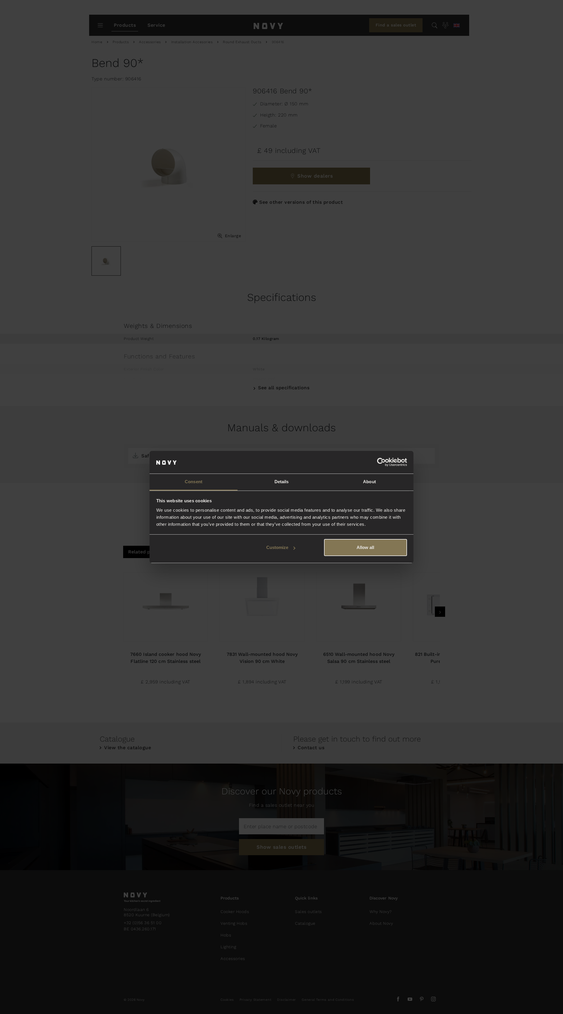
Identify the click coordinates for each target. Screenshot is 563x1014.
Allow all (365, 547)
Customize (277, 547)
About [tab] (369, 481)
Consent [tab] (193, 481)
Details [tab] (281, 481)
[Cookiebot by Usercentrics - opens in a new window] (381, 462)
